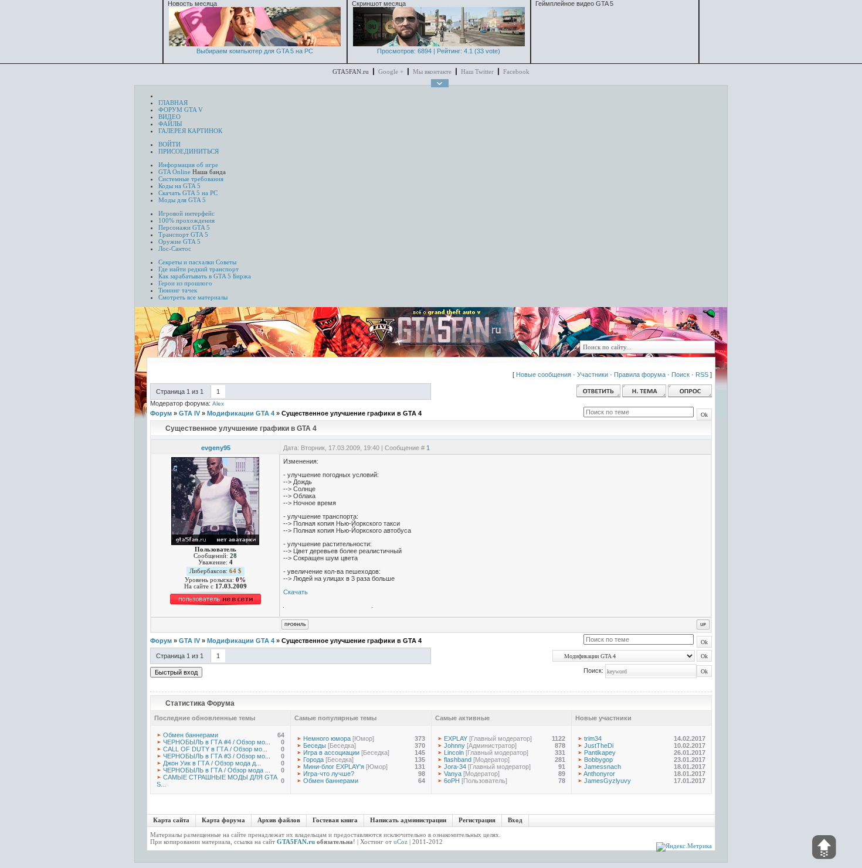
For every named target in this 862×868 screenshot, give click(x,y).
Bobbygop (598, 759)
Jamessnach (602, 766)
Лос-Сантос (174, 248)
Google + (390, 71)
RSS (701, 374)
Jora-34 (455, 766)
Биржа (242, 276)
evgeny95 (215, 447)
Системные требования (190, 178)
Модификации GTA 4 (240, 413)
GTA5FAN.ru (296, 841)
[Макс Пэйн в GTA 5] (439, 43)
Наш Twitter (477, 71)
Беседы (314, 745)
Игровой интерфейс (186, 213)
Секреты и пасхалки (186, 261)
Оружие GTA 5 (179, 241)
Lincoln (454, 752)
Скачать (295, 591)
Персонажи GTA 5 (184, 227)
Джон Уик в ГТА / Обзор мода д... (212, 763)
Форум (161, 413)
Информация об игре (188, 164)
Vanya (452, 773)
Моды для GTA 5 (182, 199)
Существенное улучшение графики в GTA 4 (351, 413)
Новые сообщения (543, 374)
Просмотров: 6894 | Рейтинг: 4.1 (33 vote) (438, 51)
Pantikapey (600, 752)
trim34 (593, 738)
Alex (218, 403)
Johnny (454, 745)
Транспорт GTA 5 (183, 234)
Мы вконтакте (432, 71)
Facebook (516, 71)
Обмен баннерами (190, 734)
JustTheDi (598, 745)
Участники (592, 374)
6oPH (452, 780)
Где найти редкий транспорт (198, 269)
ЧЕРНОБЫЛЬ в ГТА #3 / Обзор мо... (216, 756)
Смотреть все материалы (193, 297)
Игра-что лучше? (328, 773)
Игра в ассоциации (331, 752)
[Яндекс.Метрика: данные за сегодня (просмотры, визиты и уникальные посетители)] (684, 847)
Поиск (680, 374)
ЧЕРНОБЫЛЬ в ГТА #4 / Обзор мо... (216, 742)
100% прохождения (186, 220)
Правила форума (640, 374)
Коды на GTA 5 (179, 185)
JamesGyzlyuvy (607, 780)
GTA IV (189, 413)
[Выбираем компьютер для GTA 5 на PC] (255, 43)
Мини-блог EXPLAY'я (333, 766)
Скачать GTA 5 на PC (188, 192)
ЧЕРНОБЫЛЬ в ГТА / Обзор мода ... (216, 770)
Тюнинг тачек (177, 290)
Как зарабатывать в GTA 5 (194, 276)
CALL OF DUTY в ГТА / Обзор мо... (215, 749)
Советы (226, 261)
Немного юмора (327, 738)
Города (313, 759)
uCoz (400, 841)
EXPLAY (455, 738)
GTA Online (174, 171)
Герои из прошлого (185, 283)
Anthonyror (599, 773)
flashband (457, 759)
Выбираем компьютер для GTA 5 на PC (254, 51)
